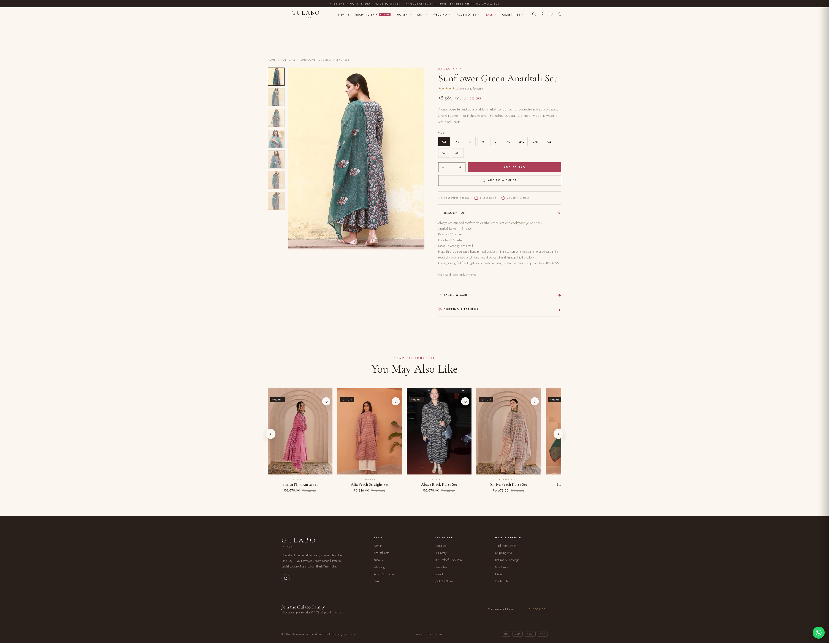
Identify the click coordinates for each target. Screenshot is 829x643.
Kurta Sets (380, 560)
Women (404, 14)
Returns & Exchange (507, 560)
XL (508, 142)
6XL (457, 153)
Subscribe (537, 609)
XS (457, 142)
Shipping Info (503, 553)
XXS (444, 142)
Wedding (442, 14)
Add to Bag (514, 167)
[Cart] (560, 14)
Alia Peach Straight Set (370, 484)
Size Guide (501, 567)
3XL (535, 142)
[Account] (542, 14)
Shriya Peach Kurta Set (508, 484)
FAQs (498, 574)
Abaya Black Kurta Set (439, 484)
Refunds (440, 634)
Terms (429, 634)
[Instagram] (286, 578)
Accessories (468, 14)
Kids (422, 14)
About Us (440, 546)
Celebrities (513, 14)
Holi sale (288, 59)
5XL (444, 153)
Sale (491, 14)
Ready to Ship (372, 14)
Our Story (440, 553)
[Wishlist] (551, 14)
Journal (439, 574)
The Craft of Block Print (448, 560)
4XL (549, 142)
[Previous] (270, 434)
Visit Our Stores (444, 581)
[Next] (558, 434)
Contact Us (501, 581)
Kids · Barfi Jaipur (384, 574)
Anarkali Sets (381, 553)
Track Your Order (505, 546)
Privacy (418, 634)
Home (272, 59)
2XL (521, 142)
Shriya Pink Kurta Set (300, 484)
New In (343, 14)
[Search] (534, 14)
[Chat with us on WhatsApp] (819, 633)
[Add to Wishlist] (326, 401)
